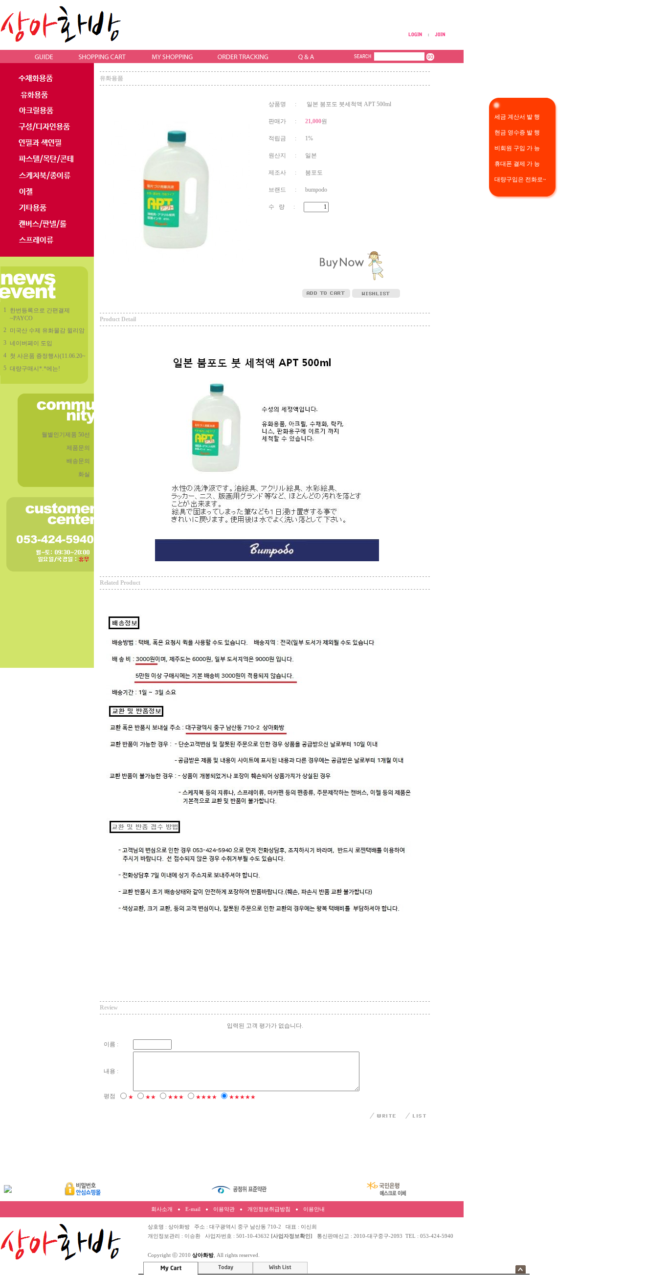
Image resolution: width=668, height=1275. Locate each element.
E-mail (192, 1209)
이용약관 (224, 1209)
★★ (150, 1097)
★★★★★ (242, 1097)
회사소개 (162, 1209)
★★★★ (206, 1097)
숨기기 (520, 1269)
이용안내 (314, 1209)
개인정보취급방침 (268, 1209)
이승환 (192, 1236)
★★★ (176, 1097)
